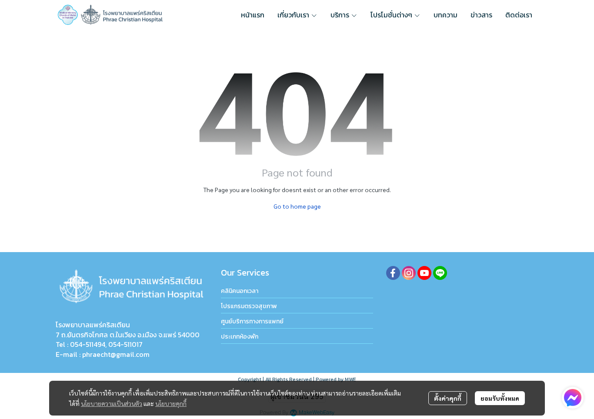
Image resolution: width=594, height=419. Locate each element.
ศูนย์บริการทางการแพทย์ (252, 321)
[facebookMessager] (572, 397)
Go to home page (297, 206)
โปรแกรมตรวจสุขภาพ (249, 306)
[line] (440, 273)
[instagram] (409, 273)
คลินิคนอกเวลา (239, 291)
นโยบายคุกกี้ (171, 403)
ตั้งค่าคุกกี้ (447, 398)
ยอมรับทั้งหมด (500, 398)
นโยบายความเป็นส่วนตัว (111, 403)
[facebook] (393, 273)
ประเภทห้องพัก (239, 336)
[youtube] (424, 273)
